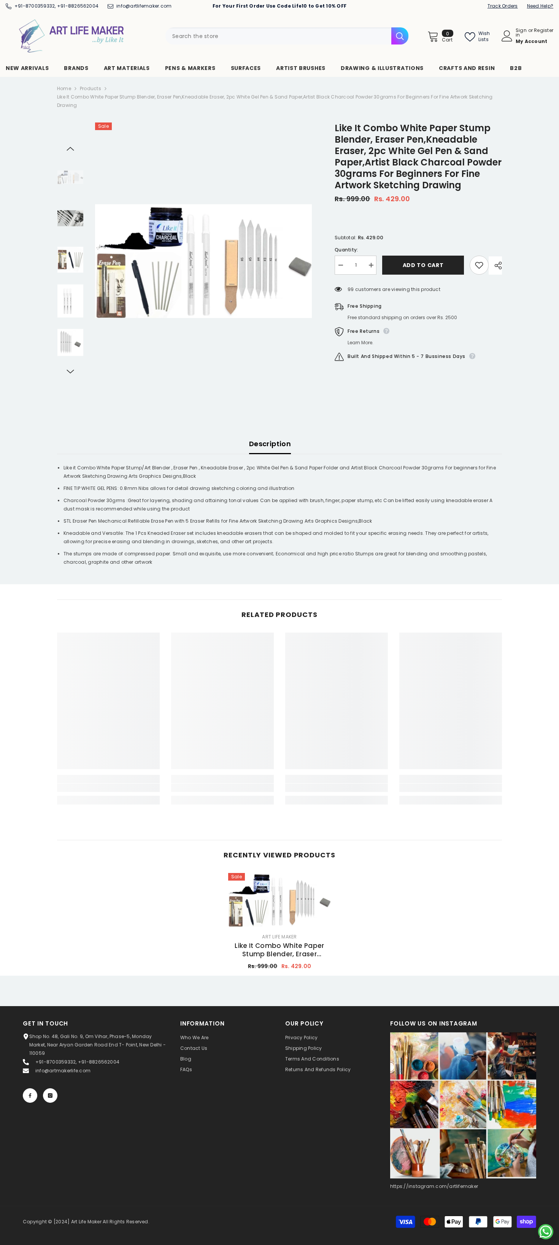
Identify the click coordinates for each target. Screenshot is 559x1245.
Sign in (521, 32)
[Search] (286, 36)
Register (543, 30)
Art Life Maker (279, 936)
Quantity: (346, 249)
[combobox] (278, 36)
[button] (70, 148)
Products (90, 88)
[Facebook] (30, 1095)
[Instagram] (50, 1095)
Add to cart (423, 265)
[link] (108, 788)
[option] (203, 261)
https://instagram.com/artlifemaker (434, 1186)
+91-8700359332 (34, 6)
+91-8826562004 (77, 6)
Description (270, 443)
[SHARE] (495, 265)
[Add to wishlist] (479, 265)
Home (64, 88)
